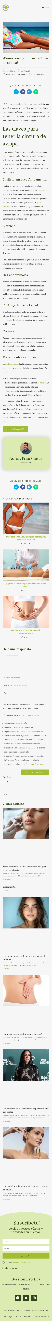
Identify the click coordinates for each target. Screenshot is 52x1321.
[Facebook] (18, 1298)
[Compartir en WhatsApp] (35, 91)
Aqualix (43, 383)
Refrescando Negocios (40, 1310)
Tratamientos (9, 887)
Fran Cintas (10, 71)
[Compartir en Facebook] (22, 91)
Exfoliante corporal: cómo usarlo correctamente (26, 631)
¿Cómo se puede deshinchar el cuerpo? (22, 1034)
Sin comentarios (37, 74)
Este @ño (7, 777)
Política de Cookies (42, 1317)
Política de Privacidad (31, 715)
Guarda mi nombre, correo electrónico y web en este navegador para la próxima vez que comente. (23, 706)
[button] (26, 1268)
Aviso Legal (7, 1317)
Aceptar (18, 1262)
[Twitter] (26, 1298)
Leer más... (6, 879)
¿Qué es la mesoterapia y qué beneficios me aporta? (26, 585)
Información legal (12, 1268)
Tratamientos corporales (15, 74)
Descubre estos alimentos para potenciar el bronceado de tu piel (26, 538)
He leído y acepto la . (23, 715)
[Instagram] (34, 1298)
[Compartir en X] (16, 91)
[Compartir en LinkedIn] (29, 91)
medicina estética (12, 364)
